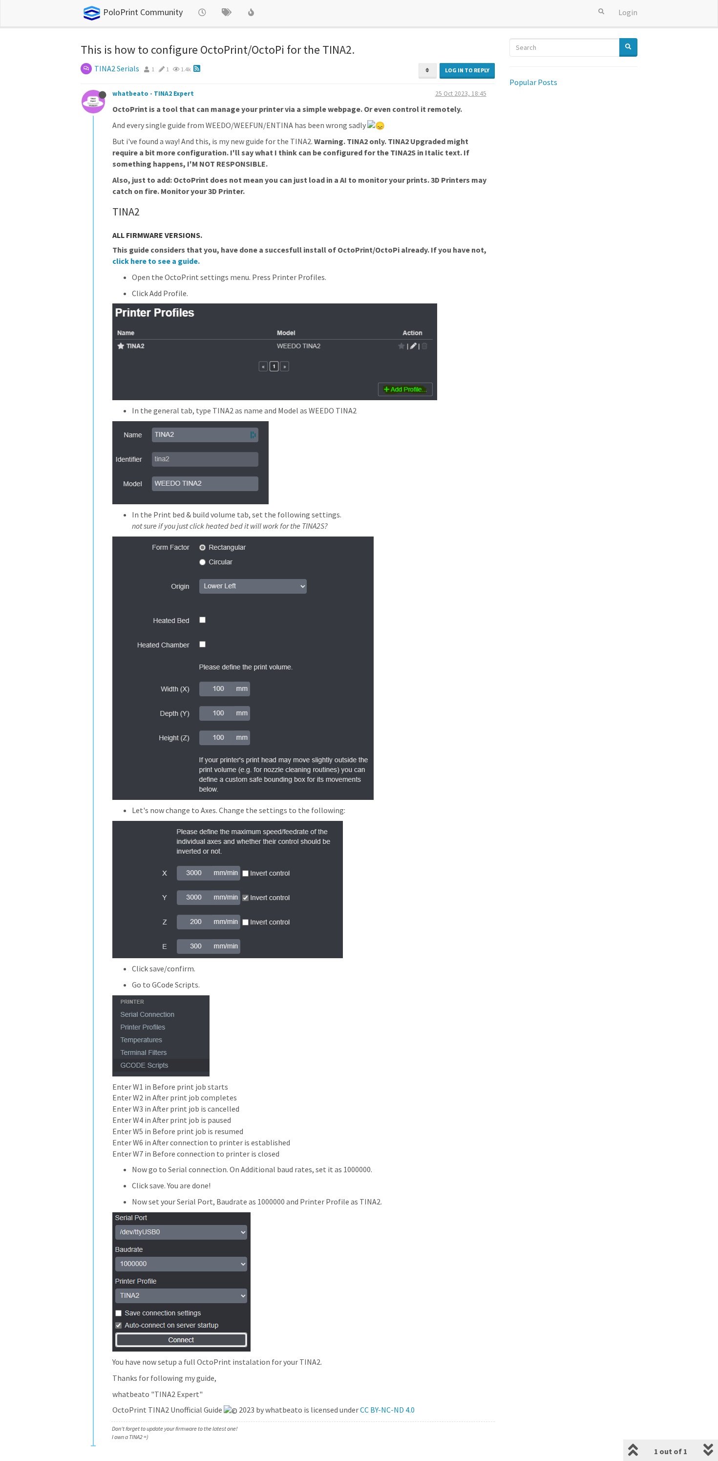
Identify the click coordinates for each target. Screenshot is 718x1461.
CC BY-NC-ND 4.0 (387, 1410)
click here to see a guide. (156, 261)
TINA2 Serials (116, 68)
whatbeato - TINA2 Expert (153, 93)
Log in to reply (467, 70)
